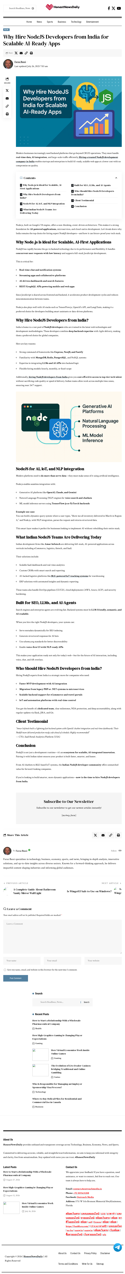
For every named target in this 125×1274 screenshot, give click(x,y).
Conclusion (81, 206)
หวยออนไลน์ (87, 1218)
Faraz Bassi (20, 61)
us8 (90, 1222)
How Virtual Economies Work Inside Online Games (37, 1205)
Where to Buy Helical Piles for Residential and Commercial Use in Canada (57, 1100)
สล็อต (114, 1218)
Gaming (38, 1043)
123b (103, 1213)
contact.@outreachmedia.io (87, 1188)
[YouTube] (119, 8)
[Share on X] (16, 53)
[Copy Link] (26, 53)
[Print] (31, 53)
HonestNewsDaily (33, 1256)
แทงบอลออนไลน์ (90, 1213)
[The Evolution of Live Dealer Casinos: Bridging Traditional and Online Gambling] (40, 1070)
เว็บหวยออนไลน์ (92, 1234)
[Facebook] (109, 8)
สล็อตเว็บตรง (73, 1213)
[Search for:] (59, 1002)
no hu (70, 1230)
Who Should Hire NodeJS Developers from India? (92, 192)
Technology (40, 1092)
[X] (113, 8)
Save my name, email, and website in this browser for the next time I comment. (42, 969)
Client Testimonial (84, 200)
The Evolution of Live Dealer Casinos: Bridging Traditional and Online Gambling (71, 1069)
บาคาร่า (111, 1213)
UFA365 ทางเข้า (98, 1226)
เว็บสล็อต (114, 1230)
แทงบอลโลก (115, 1226)
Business (39, 1106)
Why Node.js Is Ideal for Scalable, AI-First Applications (41, 186)
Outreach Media (85, 1197)
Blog (6, 29)
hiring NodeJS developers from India (48, 377)
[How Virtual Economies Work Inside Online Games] (40, 1055)
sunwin (79, 1230)
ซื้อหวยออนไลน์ (74, 1234)
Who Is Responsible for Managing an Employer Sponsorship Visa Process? (57, 1085)
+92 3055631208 (81, 1193)
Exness (97, 1222)
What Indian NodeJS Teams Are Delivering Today (38, 211)
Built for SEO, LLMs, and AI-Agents (92, 185)
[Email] (21, 53)
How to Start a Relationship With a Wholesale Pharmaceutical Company (56, 1022)
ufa (104, 1234)
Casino (57, 1077)
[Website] (120, 851)
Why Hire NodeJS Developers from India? (40, 196)
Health (38, 1028)
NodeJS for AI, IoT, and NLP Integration (44, 203)
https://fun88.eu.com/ (77, 1226)
